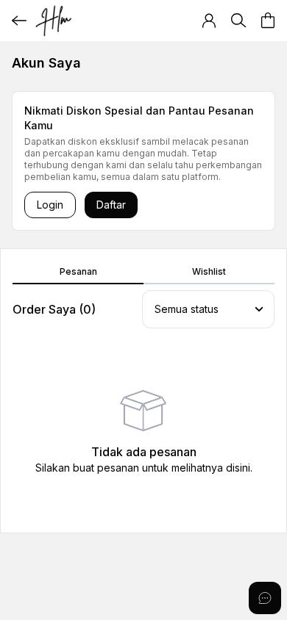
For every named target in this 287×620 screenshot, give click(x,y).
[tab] (78, 272)
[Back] (19, 20)
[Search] (238, 20)
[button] (209, 20)
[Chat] (265, 598)
